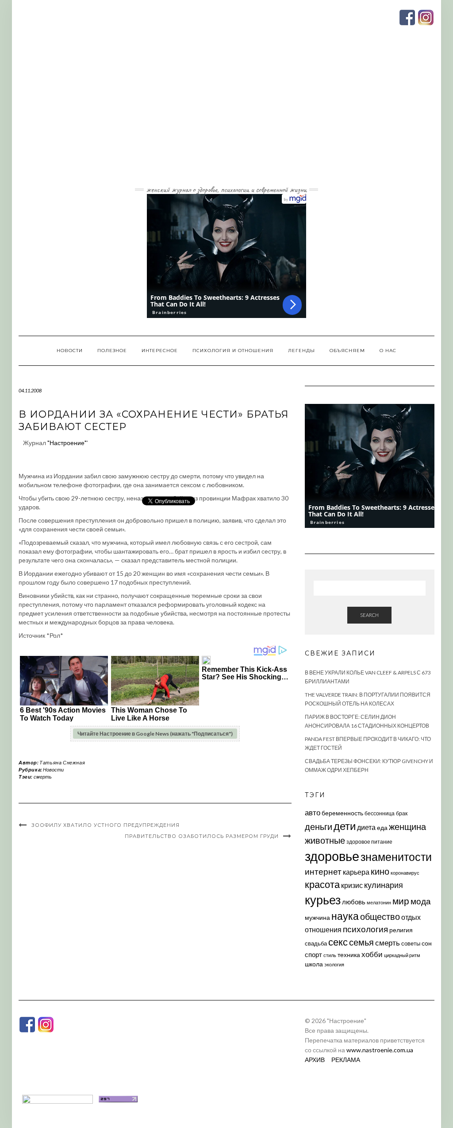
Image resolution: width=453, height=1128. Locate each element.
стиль (329, 955)
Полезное (112, 350)
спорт (313, 954)
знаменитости (396, 856)
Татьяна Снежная (62, 762)
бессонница (380, 813)
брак (401, 813)
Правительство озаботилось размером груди (202, 836)
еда (382, 827)
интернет (323, 871)
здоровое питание (369, 841)
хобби (372, 954)
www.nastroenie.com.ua (379, 1050)
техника (349, 954)
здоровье (332, 856)
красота (322, 884)
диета (366, 827)
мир (400, 901)
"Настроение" (67, 442)
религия (401, 930)
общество (380, 916)
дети (345, 825)
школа (314, 964)
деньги (318, 826)
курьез (323, 899)
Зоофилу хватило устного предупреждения (105, 825)
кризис (352, 885)
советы (410, 943)
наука (345, 916)
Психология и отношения (232, 350)
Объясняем (347, 350)
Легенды (301, 350)
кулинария (383, 885)
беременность (342, 813)
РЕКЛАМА (345, 1059)
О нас (388, 350)
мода (421, 901)
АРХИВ (315, 1059)
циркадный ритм (402, 955)
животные (325, 840)
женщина (407, 827)
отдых (411, 917)
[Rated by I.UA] (57, 1098)
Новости (70, 350)
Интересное (160, 350)
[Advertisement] (226, 116)
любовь (353, 902)
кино (380, 871)
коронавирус (405, 873)
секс (338, 942)
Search (369, 615)
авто (312, 812)
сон (427, 943)
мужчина (317, 917)
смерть (43, 776)
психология (365, 929)
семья (361, 942)
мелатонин (379, 902)
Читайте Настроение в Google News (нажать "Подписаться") (155, 733)
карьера (356, 872)
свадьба (316, 943)
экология (334, 964)
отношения (323, 929)
